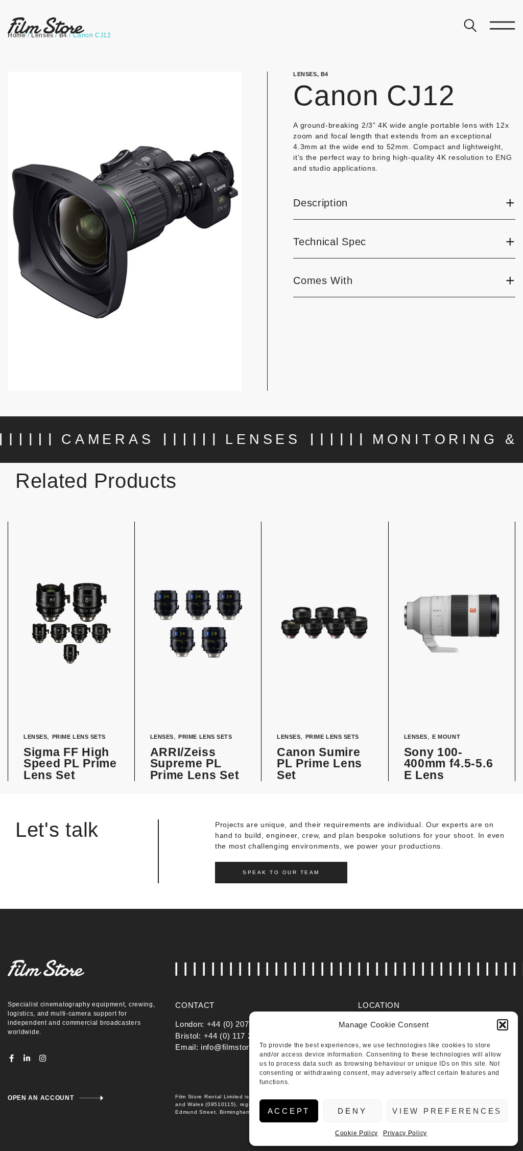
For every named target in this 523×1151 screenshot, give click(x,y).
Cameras (107, 439)
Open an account (41, 1097)
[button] (502, 1025)
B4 (324, 74)
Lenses (305, 74)
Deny (352, 1111)
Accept (289, 1111)
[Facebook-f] (11, 1058)
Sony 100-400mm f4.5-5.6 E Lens (448, 764)
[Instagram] (42, 1058)
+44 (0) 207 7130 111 (245, 1024)
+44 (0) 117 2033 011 (242, 1035)
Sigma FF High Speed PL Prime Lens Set (70, 764)
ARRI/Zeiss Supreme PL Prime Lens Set (195, 764)
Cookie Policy (356, 1133)
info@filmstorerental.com (247, 1047)
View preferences (447, 1111)
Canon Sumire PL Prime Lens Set (319, 764)
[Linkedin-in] (27, 1058)
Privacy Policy (405, 1133)
